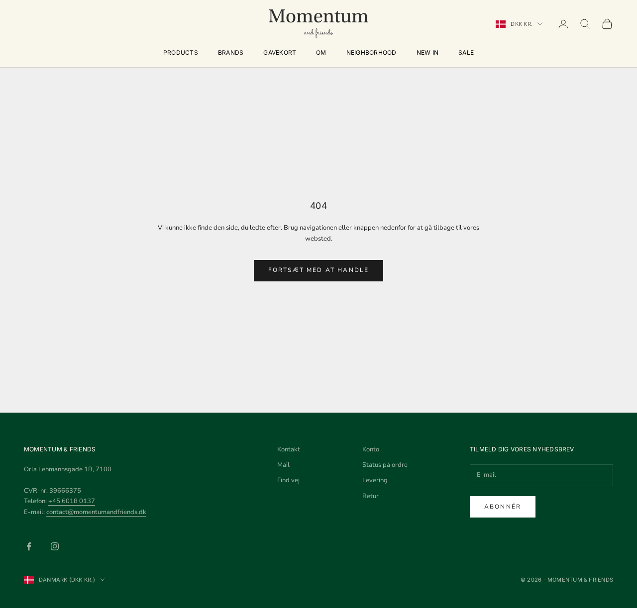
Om (321, 52)
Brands (230, 52)
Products (180, 52)
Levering (375, 480)
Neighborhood (371, 52)
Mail (283, 464)
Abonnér (502, 507)
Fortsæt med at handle (318, 270)
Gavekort (279, 52)
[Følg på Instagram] (55, 546)
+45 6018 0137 (71, 501)
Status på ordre (385, 464)
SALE (466, 52)
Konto (370, 449)
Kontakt (288, 449)
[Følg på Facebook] (29, 546)
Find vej (288, 480)
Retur (370, 496)
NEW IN (427, 52)
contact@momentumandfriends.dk (96, 512)
